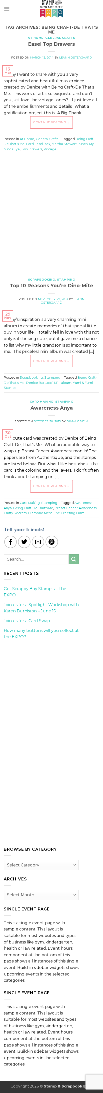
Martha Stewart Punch (70, 144)
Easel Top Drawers (51, 44)
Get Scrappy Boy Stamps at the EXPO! (35, 592)
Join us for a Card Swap (27, 620)
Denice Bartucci (39, 383)
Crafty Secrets (15, 513)
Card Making (42, 401)
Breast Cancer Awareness (75, 508)
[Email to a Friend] (38, 542)
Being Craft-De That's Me (33, 508)
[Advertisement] (51, 213)
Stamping (66, 279)
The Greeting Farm (69, 513)
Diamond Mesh (40, 513)
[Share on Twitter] (24, 542)
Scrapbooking (41, 279)
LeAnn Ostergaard (75, 57)
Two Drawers (31, 149)
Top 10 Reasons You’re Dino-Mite (51, 286)
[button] (7, 9)
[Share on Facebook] (10, 542)
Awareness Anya (51, 408)
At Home (36, 38)
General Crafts (60, 38)
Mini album (62, 383)
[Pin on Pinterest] (52, 542)
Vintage (50, 149)
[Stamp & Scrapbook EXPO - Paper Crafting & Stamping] (51, 9)
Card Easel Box (38, 144)
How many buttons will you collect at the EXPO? (41, 633)
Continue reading (51, 122)
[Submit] (74, 559)
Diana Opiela (77, 421)
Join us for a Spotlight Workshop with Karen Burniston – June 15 (41, 608)
